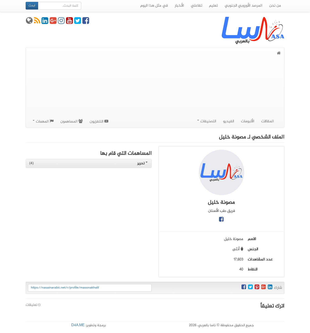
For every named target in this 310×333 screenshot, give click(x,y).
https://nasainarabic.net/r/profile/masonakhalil (65, 287)
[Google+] (53, 22)
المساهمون (69, 121)
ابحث (32, 5)
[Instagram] (61, 22)
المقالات (267, 121)
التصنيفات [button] (207, 121)
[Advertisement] (155, 90)
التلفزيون (97, 121)
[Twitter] (77, 22)
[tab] (88, 163)
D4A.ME (78, 325)
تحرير (141, 163)
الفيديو (228, 121)
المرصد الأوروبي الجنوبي (243, 5)
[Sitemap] (29, 22)
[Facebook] (85, 22)
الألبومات (247, 121)
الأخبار (179, 5)
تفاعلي (196, 5)
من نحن (275, 5)
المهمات (42, 121)
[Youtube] (69, 22)
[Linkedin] (45, 22)
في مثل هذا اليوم (154, 5)
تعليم (213, 5)
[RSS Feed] (37, 22)
